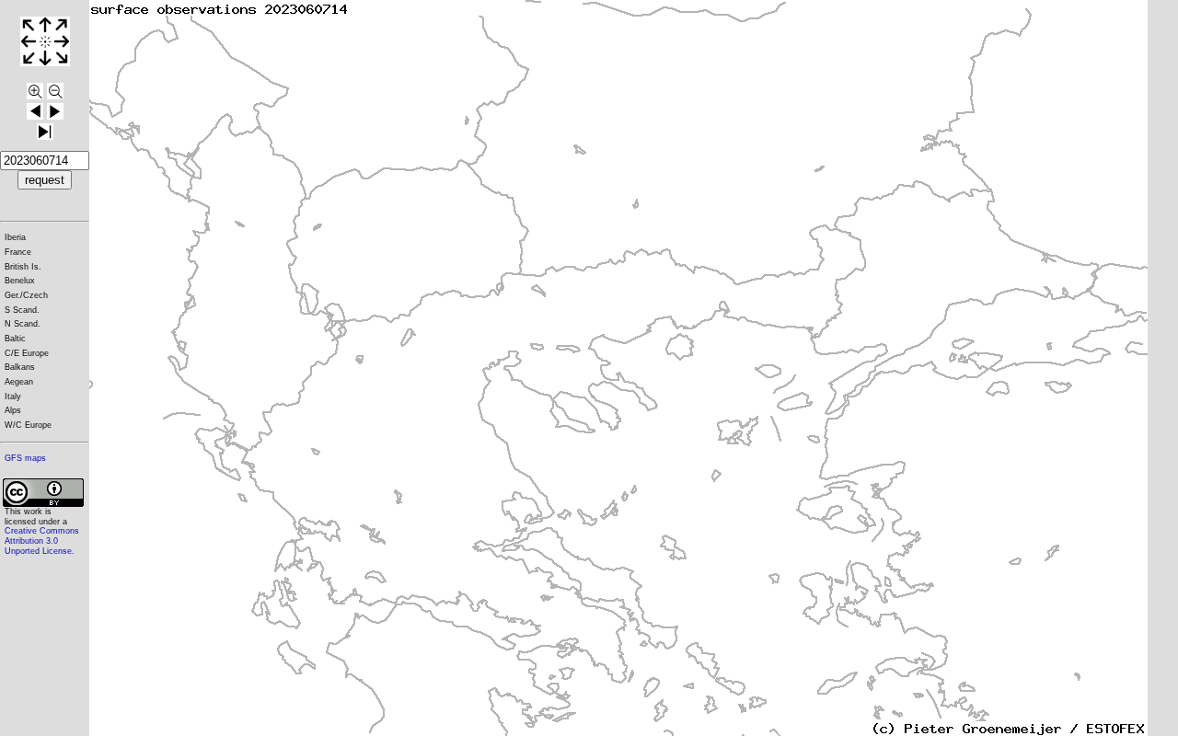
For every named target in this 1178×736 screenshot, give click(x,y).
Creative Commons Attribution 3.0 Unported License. (42, 540)
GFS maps (25, 458)
